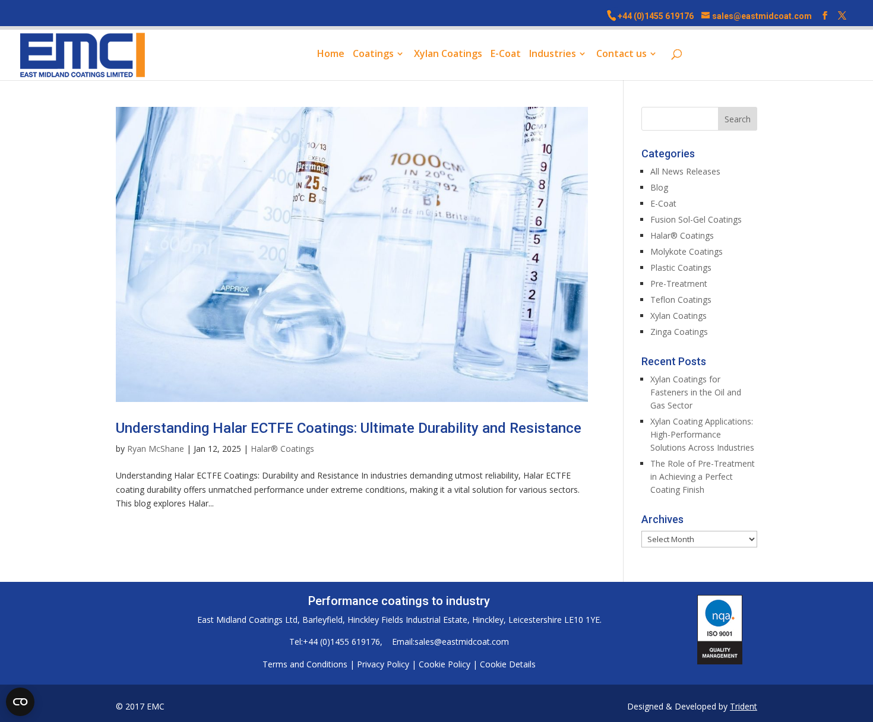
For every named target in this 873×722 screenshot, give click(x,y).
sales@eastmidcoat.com (462, 641)
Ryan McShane (155, 448)
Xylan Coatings (448, 54)
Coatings (373, 54)
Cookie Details (508, 664)
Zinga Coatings (679, 331)
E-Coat (506, 54)
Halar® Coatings (282, 448)
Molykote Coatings (686, 251)
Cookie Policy (444, 664)
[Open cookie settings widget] (20, 702)
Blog (659, 187)
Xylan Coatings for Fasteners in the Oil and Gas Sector (695, 392)
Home (330, 54)
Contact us (621, 54)
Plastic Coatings (680, 267)
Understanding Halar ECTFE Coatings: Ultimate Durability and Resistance (348, 428)
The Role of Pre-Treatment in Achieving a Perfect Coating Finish (702, 476)
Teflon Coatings (680, 299)
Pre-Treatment (678, 283)
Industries (552, 54)
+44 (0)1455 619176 (656, 16)
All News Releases (685, 171)
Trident (743, 706)
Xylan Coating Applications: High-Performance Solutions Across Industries (702, 434)
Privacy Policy (383, 664)
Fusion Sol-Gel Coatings (696, 219)
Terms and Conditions (304, 664)
